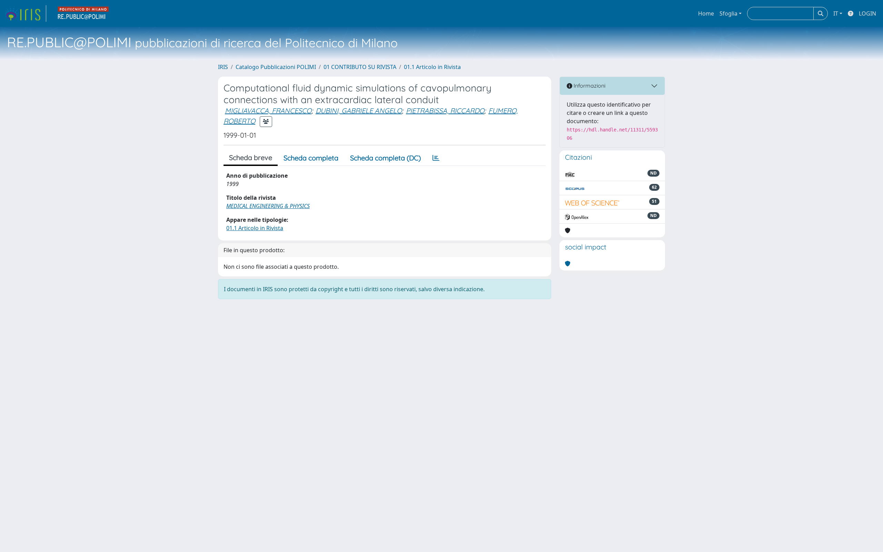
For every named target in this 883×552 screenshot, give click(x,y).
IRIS (223, 67)
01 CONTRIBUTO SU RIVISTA (360, 67)
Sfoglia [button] (728, 13)
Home (706, 13)
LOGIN (867, 13)
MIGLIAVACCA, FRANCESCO (268, 110)
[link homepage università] (83, 13)
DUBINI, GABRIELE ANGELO (359, 110)
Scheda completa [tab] (311, 158)
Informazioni (588, 85)
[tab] (436, 158)
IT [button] (835, 13)
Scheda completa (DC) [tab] (385, 158)
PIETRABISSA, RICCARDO (445, 110)
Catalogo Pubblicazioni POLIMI (276, 67)
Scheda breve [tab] (250, 157)
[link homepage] (25, 13)
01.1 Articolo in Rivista (432, 67)
